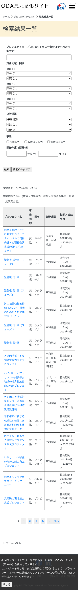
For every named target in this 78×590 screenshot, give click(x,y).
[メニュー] (72, 8)
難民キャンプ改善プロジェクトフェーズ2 (14, 481)
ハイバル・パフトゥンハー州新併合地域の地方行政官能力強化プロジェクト (14, 381)
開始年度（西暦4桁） (19, 147)
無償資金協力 (58, 142)
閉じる (7, 584)
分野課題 (12, 113)
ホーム (6, 16)
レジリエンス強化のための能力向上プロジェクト (14, 461)
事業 (9, 136)
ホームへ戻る (13, 542)
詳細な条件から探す (24, 16)
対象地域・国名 (15, 63)
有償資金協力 (35, 142)
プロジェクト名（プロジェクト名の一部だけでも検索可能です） (38, 48)
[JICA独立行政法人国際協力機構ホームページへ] (61, 6)
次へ (56, 520)
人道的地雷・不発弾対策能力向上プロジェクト (14, 360)
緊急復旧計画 (11, 277)
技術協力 (14, 142)
